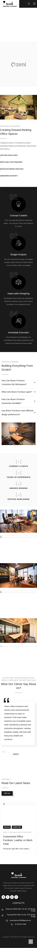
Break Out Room (14, 557)
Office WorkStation (15, 665)
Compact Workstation (17, 612)
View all (7, 793)
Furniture (17, 827)
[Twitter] (3, 897)
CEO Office (11, 584)
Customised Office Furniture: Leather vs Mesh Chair (17, 840)
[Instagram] (16, 897)
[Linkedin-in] (12, 897)
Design (7, 827)
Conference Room (15, 639)
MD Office (10, 529)
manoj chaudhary (24, 832)
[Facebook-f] (7, 897)
